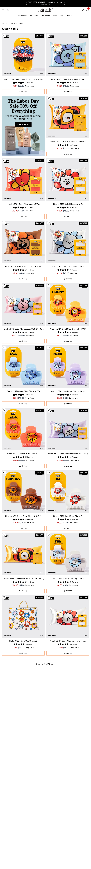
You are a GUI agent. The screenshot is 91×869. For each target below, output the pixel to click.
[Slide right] (65, 3)
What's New (22, 15)
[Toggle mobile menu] (3, 10)
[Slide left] (25, 3)
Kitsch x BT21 (17, 23)
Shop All (69, 15)
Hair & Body (45, 15)
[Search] (7, 10)
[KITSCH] (45, 10)
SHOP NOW (23, 124)
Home (4, 23)
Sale (61, 15)
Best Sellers (34, 15)
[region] (45, 3)
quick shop (23, 92)
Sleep (55, 15)
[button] (4, 35)
